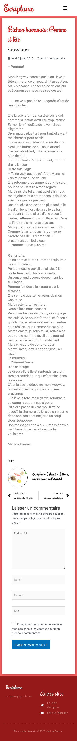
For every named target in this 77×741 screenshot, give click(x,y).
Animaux (13, 49)
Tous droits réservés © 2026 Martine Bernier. (38, 731)
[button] (64, 8)
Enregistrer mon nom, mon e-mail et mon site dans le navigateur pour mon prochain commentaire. (37, 629)
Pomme (24, 49)
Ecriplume (19, 8)
